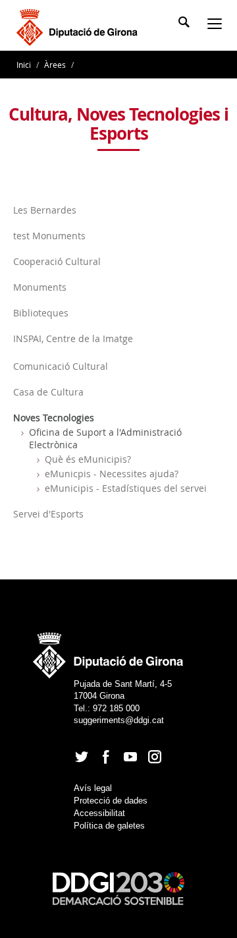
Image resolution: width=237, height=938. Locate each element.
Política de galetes (109, 826)
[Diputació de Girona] (79, 26)
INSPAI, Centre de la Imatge (73, 338)
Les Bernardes (44, 210)
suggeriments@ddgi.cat (119, 720)
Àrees (55, 64)
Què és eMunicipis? (88, 459)
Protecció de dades (110, 801)
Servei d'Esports (48, 514)
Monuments (39, 287)
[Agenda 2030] (118, 888)
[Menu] (217, 25)
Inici (24, 64)
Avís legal (93, 788)
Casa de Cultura (48, 392)
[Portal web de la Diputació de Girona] (108, 651)
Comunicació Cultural (60, 366)
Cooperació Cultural (57, 261)
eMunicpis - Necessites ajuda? (111, 473)
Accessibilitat (99, 813)
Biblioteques (40, 313)
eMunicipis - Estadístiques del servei (126, 488)
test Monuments (49, 235)
